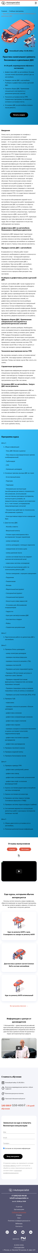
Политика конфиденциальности (19, 1221)
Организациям (19, 1209)
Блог (19, 1218)
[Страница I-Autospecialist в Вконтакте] (30, 1232)
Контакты (19, 1226)
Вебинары (19, 1223)
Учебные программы (19, 1212)
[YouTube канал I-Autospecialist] (23, 1232)
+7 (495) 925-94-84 (19, 1196)
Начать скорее (19, 115)
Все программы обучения (18, 1006)
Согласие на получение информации (17, 1148)
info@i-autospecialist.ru (19, 1198)
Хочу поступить (13, 1156)
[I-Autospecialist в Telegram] (15, 1232)
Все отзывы (25, 849)
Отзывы (19, 1215)
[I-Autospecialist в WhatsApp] (7, 1232)
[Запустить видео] (19, 871)
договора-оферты (9, 1166)
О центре (12, 849)
